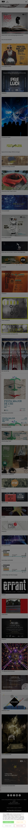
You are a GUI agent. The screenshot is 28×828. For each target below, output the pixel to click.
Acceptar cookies (8, 822)
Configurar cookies (19, 822)
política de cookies (20, 819)
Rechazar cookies (19, 825)
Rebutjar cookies (8, 825)
